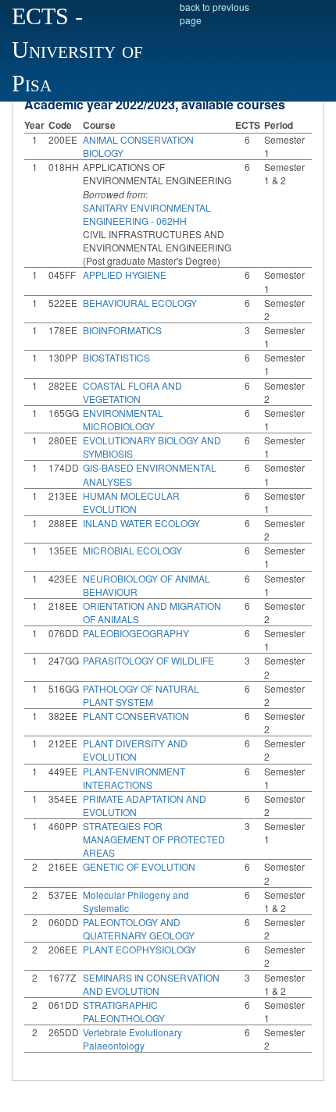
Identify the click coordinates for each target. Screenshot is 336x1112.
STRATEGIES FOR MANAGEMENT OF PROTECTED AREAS (154, 839)
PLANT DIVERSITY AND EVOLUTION (135, 749)
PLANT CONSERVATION (136, 715)
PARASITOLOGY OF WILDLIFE (148, 660)
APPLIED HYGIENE (124, 274)
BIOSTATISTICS (116, 357)
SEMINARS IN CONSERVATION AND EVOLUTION (151, 984)
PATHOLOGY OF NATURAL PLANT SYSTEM (141, 695)
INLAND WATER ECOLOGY (141, 522)
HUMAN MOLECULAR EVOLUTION (131, 502)
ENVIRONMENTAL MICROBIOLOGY (123, 419)
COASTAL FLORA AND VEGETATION (132, 392)
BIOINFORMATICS (122, 330)
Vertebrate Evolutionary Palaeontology (132, 1038)
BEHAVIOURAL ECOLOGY (140, 302)
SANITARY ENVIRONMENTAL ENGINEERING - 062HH (147, 214)
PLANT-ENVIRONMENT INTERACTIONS (134, 777)
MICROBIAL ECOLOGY (132, 550)
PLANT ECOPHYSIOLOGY (139, 949)
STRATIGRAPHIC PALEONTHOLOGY (124, 1011)
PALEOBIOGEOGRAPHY (136, 633)
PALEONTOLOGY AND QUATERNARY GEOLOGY (139, 928)
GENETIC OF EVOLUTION (139, 866)
